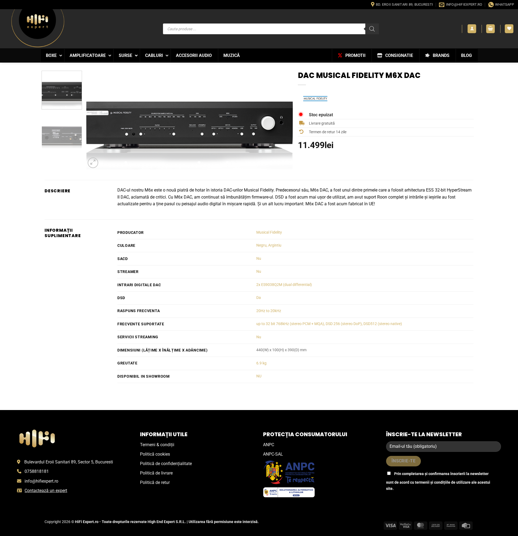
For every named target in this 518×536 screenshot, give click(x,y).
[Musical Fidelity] (315, 98)
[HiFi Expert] (37, 28)
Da (258, 297)
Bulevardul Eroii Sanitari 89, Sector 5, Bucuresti (68, 462)
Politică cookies (155, 454)
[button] (472, 28)
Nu (258, 258)
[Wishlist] (509, 28)
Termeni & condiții (157, 444)
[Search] (372, 28)
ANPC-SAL (273, 454)
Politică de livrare (156, 473)
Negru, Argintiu (268, 245)
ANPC (268, 444)
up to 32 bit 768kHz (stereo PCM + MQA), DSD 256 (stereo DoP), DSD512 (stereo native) (329, 324)
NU (258, 376)
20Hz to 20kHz (268, 311)
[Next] (282, 120)
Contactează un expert (46, 490)
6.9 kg (261, 363)
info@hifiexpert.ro (41, 481)
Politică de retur (155, 482)
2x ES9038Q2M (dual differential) (284, 284)
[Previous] (97, 120)
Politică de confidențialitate (166, 463)
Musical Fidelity (269, 232)
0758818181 (37, 471)
